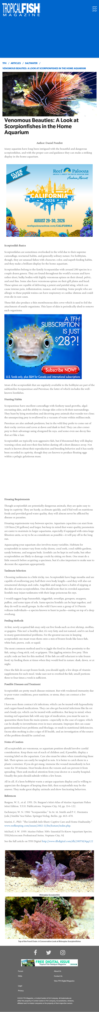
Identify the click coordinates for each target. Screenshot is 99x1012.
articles (16, 63)
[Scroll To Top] (92, 1009)
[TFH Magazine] (21, 9)
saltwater (31, 63)
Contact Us (58, 976)
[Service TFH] (49, 962)
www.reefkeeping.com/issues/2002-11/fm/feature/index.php (37, 825)
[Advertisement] (49, 38)
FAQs (20, 976)
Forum (20, 971)
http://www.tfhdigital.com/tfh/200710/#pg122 (67, 841)
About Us (57, 971)
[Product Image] (43, 346)
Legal (20, 986)
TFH (4, 63)
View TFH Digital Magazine (64, 981)
